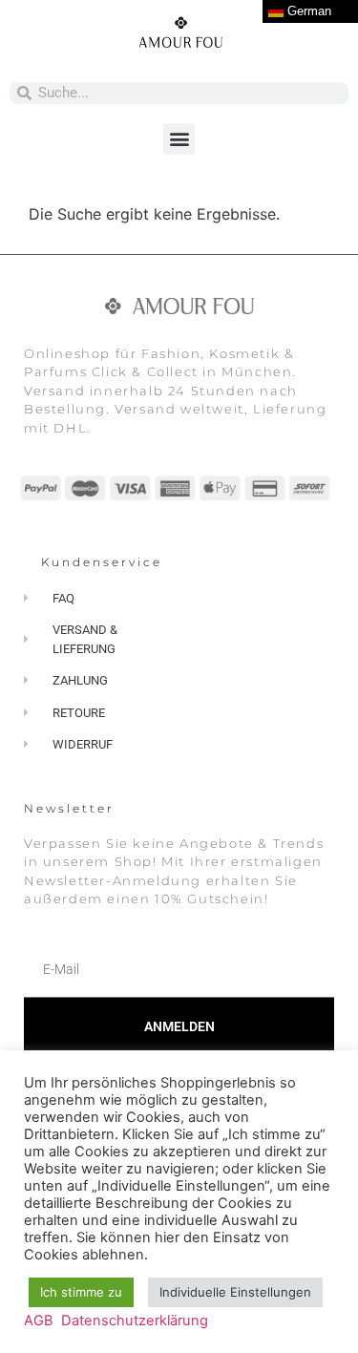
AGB (38, 1320)
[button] (179, 139)
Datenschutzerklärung (134, 1320)
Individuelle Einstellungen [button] (235, 1292)
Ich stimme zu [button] (81, 1292)
